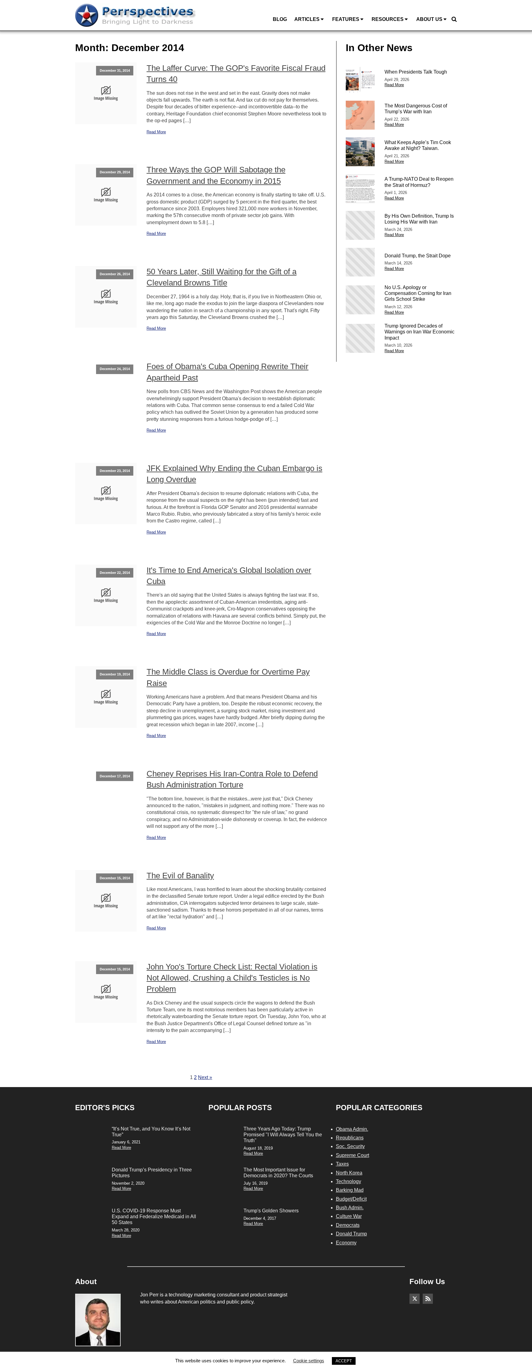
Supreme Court (352, 1155)
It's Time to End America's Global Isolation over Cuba (229, 576)
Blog (280, 19)
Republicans (350, 1137)
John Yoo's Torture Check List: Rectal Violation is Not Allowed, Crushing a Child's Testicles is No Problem (232, 978)
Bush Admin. (350, 1207)
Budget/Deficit (351, 1199)
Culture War (349, 1216)
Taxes (342, 1164)
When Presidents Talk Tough (416, 72)
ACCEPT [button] (344, 1361)
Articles (307, 19)
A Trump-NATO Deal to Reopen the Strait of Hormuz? (419, 181)
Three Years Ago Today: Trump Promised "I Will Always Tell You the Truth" (283, 1134)
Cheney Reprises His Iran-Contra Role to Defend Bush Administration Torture (232, 779)
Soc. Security (350, 1146)
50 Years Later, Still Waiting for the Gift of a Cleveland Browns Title (221, 277)
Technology (348, 1181)
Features (345, 19)
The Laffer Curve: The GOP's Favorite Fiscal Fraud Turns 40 (236, 73)
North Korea (349, 1172)
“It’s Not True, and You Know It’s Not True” (151, 1131)
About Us (429, 19)
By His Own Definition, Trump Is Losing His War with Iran (419, 218)
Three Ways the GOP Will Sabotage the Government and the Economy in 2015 (216, 175)
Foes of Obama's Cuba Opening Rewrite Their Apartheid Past (227, 372)
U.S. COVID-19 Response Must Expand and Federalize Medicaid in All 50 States (154, 1216)
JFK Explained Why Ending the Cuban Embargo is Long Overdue (234, 474)
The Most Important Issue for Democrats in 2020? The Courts (278, 1172)
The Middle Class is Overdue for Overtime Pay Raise (228, 677)
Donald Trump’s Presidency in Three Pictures (152, 1172)
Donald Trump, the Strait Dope (418, 255)
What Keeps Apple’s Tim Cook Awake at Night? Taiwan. (418, 145)
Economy (346, 1242)
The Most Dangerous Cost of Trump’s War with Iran (416, 108)
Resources (388, 19)
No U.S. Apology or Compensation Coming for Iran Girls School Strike (418, 293)
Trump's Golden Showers (271, 1210)
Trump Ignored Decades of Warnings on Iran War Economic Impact (419, 331)
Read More (156, 132)
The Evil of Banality (180, 875)
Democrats (348, 1225)
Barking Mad (350, 1190)
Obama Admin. (352, 1129)
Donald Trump (351, 1233)
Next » (205, 1077)
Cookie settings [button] (308, 1360)
